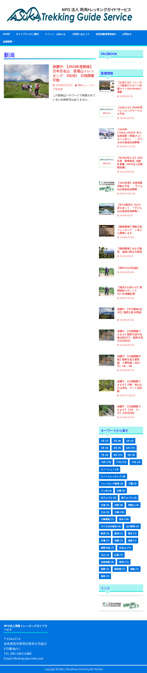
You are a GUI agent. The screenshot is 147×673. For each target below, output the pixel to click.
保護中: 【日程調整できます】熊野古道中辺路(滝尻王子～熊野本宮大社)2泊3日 (130, 336)
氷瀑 (105, 540)
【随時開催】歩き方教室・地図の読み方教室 (129, 250)
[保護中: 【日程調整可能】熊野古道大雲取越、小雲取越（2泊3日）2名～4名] (106, 364)
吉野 (118, 505)
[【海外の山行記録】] (106, 275)
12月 (135, 462)
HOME (6, 34)
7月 (104, 455)
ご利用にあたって (80, 34)
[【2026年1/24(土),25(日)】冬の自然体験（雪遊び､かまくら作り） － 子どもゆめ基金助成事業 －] (106, 137)
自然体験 (107, 562)
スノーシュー (109, 469)
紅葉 (118, 554)
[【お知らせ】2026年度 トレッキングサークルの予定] (106, 115)
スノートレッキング (113, 476)
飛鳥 (134, 569)
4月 (104, 447)
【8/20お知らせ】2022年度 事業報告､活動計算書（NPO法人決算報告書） (130, 162)
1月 (104, 440)
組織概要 (7, 41)
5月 (117, 447)
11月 (121, 462)
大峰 (119, 512)
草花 (124, 562)
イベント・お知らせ (55, 34)
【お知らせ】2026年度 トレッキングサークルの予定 (129, 111)
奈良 (124, 519)
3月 (129, 440)
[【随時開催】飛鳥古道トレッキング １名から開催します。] (106, 234)
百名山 (125, 547)
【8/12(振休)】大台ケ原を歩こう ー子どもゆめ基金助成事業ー (129, 208)
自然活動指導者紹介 (106, 34)
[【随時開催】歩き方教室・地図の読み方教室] (106, 256)
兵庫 (121, 490)
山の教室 (132, 526)
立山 (105, 554)
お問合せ (126, 34)
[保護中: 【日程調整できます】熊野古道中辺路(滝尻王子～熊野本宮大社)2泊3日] (106, 338)
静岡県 (119, 569)
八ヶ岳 (106, 490)
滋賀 (132, 540)
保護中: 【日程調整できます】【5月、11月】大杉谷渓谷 (129, 410)
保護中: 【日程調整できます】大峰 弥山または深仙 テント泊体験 (129, 386)
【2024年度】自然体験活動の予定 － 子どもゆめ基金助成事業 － (130, 186)
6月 (130, 447)
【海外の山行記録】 (128, 268)
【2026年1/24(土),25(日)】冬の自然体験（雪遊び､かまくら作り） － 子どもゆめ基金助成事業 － (130, 135)
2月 (117, 440)
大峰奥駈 (107, 519)
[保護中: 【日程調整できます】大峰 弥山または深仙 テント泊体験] (106, 389)
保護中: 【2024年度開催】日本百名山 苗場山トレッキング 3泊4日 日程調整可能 (73, 73)
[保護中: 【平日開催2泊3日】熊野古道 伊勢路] (106, 317)
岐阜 (105, 533)
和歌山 (133, 505)
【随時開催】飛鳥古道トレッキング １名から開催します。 (129, 230)
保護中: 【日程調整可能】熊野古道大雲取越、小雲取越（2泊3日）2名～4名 (129, 361)
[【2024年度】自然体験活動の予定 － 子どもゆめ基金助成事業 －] (106, 190)
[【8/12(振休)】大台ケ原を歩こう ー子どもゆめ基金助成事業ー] (106, 212)
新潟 (118, 533)
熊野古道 (107, 547)
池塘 (118, 540)
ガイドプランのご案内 (27, 34)
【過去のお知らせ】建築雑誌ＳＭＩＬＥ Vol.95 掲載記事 (129, 290)
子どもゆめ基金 (111, 526)
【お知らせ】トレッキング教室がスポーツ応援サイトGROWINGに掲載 (129, 87)
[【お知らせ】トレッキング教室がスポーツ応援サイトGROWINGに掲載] (106, 90)
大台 (105, 512)
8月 (118, 455)
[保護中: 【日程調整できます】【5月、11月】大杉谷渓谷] (106, 414)
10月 (106, 462)
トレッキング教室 (112, 483)
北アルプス (108, 497)
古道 (105, 505)
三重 (132, 483)
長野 (105, 569)
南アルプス (128, 497)
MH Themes (96, 669)
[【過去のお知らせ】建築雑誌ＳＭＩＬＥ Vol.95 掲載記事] (106, 295)
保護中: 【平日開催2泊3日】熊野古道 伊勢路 (129, 312)
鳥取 (105, 576)
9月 (131, 455)
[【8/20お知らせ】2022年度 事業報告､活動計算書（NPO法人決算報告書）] (106, 165)
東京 (132, 533)
